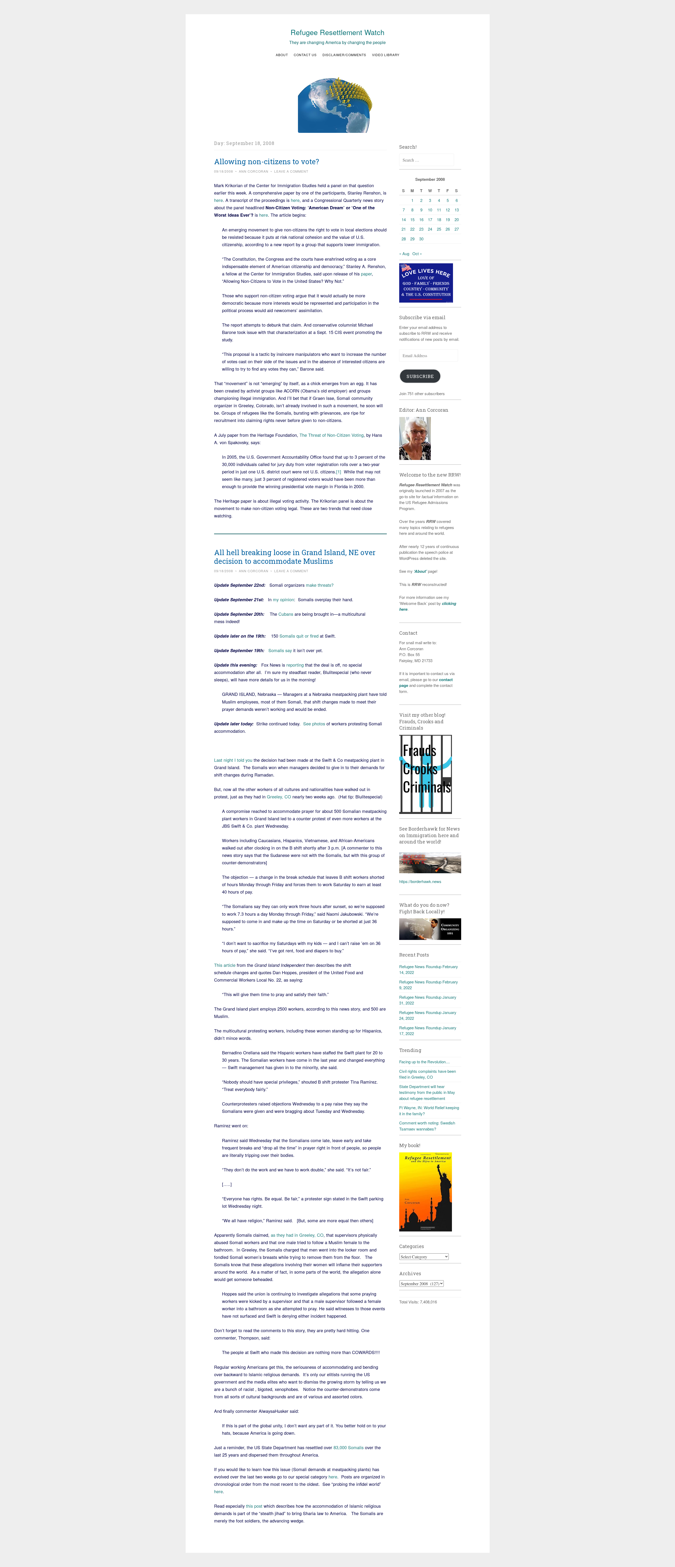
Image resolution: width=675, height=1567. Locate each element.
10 (430, 209)
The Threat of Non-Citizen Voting (332, 435)
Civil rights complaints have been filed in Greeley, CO (427, 1074)
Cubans (286, 614)
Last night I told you (234, 760)
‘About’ (420, 571)
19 (448, 219)
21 (404, 229)
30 (421, 238)
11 (439, 209)
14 (404, 219)
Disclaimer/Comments (344, 54)
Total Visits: (409, 1301)
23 (421, 229)
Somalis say (280, 650)
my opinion (283, 599)
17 (430, 219)
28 (404, 238)
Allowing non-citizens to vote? (266, 161)
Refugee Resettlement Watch (337, 32)
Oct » (417, 253)
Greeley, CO (279, 796)
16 (421, 219)
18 (439, 219)
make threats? (320, 585)
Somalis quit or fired (299, 636)
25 (439, 229)
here (218, 200)
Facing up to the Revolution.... (424, 1061)
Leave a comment (291, 171)
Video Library (385, 54)
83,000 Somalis (349, 1447)
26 (448, 229)
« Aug (404, 253)
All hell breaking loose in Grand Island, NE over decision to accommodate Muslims (294, 557)
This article (224, 965)
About (282, 54)
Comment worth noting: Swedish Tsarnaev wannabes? (427, 1126)
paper (366, 273)
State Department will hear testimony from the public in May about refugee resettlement (427, 1092)
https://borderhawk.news (420, 881)
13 (457, 209)
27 (457, 229)
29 (412, 238)
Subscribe (420, 376)
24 (430, 229)
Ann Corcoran (253, 171)
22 (412, 229)
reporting (295, 665)
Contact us (305, 54)
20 (457, 219)
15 (412, 219)
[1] (338, 471)
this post (254, 1506)
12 (448, 209)
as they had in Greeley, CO (297, 1235)
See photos (314, 723)
